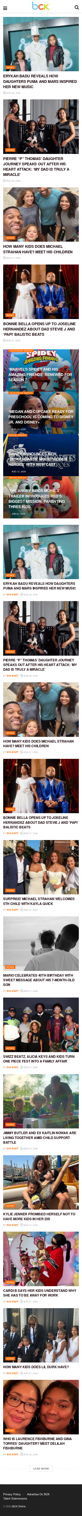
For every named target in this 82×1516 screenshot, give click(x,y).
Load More (41, 1468)
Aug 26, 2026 (30, 1454)
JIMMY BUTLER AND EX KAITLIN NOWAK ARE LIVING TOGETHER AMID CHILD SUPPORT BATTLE (39, 1137)
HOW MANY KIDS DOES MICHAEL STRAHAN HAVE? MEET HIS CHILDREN (38, 249)
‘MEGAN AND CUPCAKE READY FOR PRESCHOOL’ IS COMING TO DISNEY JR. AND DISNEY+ (40, 417)
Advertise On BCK (38, 1494)
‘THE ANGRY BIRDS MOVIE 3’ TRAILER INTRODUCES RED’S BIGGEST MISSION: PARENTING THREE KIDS (36, 498)
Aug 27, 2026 (13, 257)
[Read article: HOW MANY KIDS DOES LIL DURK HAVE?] (41, 1335)
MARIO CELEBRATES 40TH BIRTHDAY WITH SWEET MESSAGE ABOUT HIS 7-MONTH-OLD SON (39, 980)
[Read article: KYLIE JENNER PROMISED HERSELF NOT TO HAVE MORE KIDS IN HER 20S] (41, 1182)
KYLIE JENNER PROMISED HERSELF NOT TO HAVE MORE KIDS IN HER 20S (39, 1216)
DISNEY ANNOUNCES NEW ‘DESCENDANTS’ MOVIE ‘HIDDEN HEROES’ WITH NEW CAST (37, 459)
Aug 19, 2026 (18, 429)
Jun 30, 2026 (18, 513)
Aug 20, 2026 (18, 386)
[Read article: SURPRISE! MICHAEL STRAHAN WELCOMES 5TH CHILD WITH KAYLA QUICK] (41, 867)
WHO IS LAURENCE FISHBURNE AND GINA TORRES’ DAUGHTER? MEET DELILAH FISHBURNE (37, 1443)
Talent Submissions (15, 1498)
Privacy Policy (12, 1494)
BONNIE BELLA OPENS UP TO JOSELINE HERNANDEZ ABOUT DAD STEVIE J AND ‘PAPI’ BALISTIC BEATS (39, 329)
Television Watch (21, 350)
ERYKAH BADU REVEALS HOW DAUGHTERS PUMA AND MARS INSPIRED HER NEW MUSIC (40, 81)
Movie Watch (18, 435)
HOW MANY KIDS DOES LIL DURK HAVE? (36, 1366)
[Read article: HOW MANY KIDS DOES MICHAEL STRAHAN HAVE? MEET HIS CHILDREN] (41, 214)
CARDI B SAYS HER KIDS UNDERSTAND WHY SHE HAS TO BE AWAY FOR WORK (39, 1293)
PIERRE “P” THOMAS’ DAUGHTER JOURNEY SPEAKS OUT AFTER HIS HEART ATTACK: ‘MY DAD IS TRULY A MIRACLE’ (36, 166)
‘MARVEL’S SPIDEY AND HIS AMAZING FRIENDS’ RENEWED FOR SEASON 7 (40, 374)
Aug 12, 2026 (18, 471)
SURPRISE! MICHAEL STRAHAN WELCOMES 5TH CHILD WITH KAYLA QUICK (39, 901)
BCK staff (12, 594)
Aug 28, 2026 (13, 92)
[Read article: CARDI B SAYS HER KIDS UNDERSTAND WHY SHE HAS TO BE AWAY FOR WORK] (41, 1259)
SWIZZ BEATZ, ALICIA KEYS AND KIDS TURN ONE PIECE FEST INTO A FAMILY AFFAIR (39, 1059)
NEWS (10, 67)
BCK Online (19, 1506)
